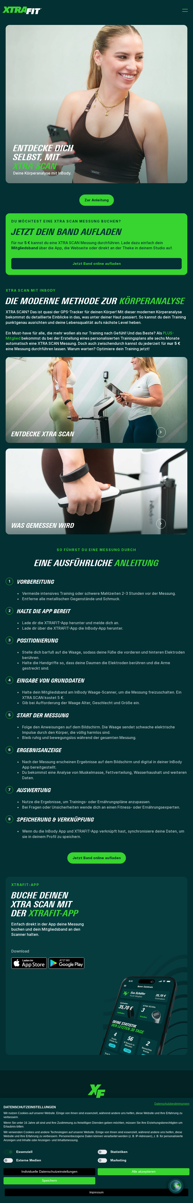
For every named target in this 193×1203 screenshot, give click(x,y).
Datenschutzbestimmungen (171, 1103)
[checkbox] (8, 1152)
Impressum (96, 1192)
